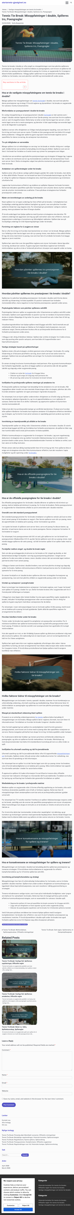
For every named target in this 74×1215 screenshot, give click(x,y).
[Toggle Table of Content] (24, 86)
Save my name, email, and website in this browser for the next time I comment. (34, 1099)
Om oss (4, 1125)
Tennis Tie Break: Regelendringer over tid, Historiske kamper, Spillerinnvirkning (30, 1144)
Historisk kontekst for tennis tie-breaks (52, 1185)
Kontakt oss (6, 1120)
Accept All (18, 1209)
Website (5, 1091)
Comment (6, 1050)
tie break (47, 115)
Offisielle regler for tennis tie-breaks (51, 1187)
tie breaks (32, 453)
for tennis (39, 717)
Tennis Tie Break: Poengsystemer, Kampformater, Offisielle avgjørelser (27, 1142)
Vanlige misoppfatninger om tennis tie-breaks (15, 924)
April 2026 (5, 1166)
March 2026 (6, 1168)
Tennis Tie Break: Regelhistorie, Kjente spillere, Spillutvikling (23, 1139)
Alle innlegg (6, 1122)
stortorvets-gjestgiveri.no (14, 2)
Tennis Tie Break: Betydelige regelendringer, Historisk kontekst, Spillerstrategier (30, 1137)
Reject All (25, 1205)
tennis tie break (39, 101)
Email (4, 1083)
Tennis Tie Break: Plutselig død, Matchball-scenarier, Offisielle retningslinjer (29, 1135)
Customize (10, 1205)
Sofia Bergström (18, 23)
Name (5, 1075)
